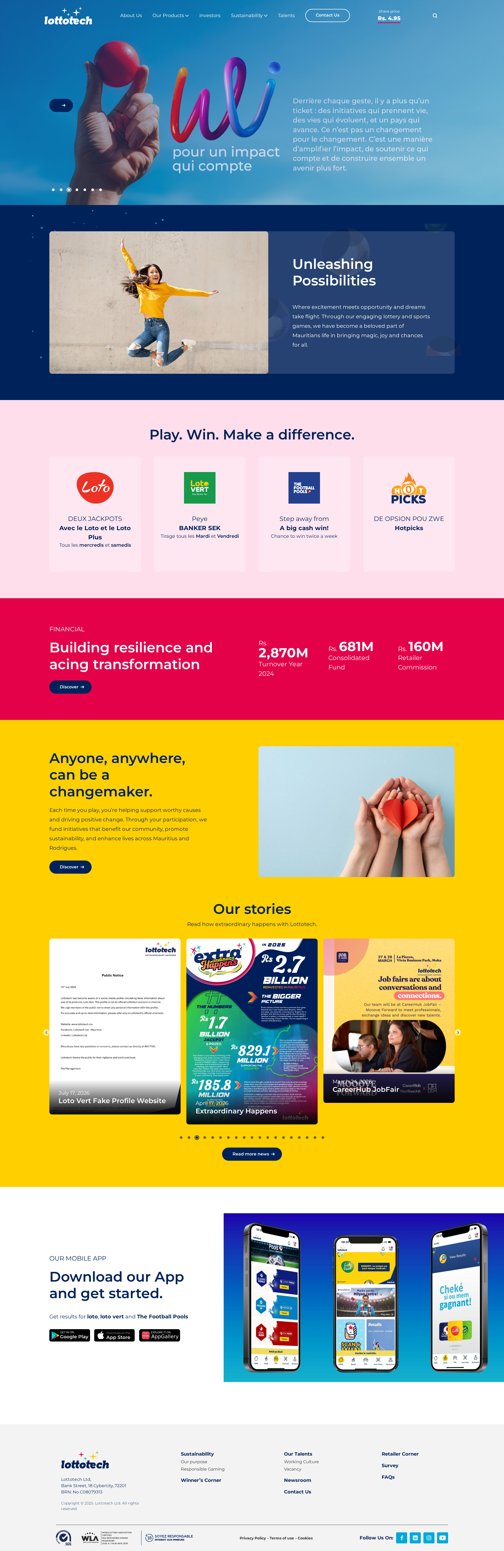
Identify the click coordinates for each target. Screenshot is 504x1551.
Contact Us (327, 15)
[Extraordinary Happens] (115, 1031)
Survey (390, 1465)
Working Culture (301, 1461)
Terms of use (282, 1538)
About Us (131, 15)
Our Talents (298, 1454)
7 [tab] (100, 189)
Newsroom (297, 1480)
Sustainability (197, 1454)
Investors (209, 15)
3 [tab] (69, 189)
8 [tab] (236, 1137)
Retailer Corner (400, 1454)
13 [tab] (275, 1137)
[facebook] (401, 1537)
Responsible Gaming (203, 1469)
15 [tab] (291, 1137)
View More (93, 559)
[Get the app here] (69, 1335)
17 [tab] (307, 1137)
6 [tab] (92, 189)
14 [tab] (283, 1137)
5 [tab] (84, 189)
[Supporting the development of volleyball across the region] (389, 978)
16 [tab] (299, 1137)
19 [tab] (323, 1137)
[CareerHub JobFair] (252, 1021)
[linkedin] (415, 1537)
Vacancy (292, 1469)
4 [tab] (77, 189)
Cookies (305, 1538)
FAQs (388, 1477)
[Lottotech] (68, 15)
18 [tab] (315, 1137)
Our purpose (194, 1461)
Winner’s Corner (201, 1480)
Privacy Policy (253, 1538)
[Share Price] (389, 16)
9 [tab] (244, 1137)
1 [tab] (53, 189)
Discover (69, 686)
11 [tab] (260, 1137)
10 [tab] (252, 1137)
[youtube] (442, 1537)
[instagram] (428, 1537)
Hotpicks (407, 543)
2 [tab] (61, 189)
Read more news (251, 1153)
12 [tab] (267, 1137)
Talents (286, 15)
